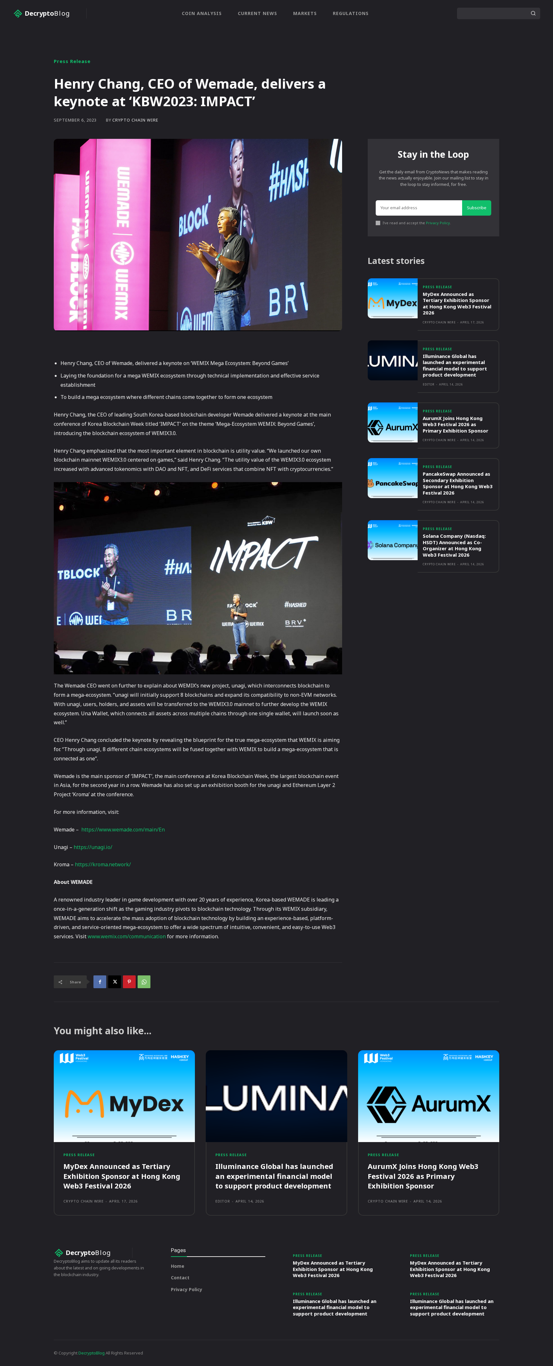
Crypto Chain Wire (135, 120)
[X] (114, 981)
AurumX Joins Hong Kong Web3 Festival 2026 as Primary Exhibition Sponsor (455, 424)
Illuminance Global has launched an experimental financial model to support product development (455, 365)
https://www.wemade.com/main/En (123, 829)
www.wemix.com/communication (127, 936)
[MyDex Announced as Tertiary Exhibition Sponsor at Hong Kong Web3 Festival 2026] (393, 298)
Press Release (72, 61)
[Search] (533, 13)
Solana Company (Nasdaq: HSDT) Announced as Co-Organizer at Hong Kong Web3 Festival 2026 (454, 545)
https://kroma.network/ (103, 864)
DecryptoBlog (91, 1353)
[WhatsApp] (144, 981)
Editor (429, 384)
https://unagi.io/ (93, 847)
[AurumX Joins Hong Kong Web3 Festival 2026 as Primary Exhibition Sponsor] (393, 422)
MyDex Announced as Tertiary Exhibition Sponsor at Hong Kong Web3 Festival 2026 (457, 303)
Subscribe (476, 207)
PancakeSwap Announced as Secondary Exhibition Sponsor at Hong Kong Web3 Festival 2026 (458, 483)
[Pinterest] (129, 981)
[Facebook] (99, 981)
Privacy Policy (438, 222)
